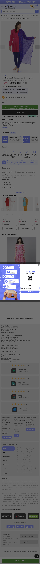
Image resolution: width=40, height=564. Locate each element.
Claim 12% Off (30, 291)
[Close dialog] (39, 265)
